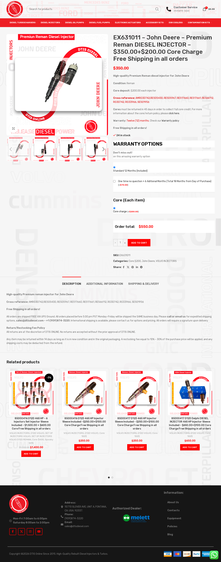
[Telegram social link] (141, 267)
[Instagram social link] (30, 531)
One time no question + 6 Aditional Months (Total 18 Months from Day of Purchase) (164, 181)
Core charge (126, 211)
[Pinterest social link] (132, 267)
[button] (10, 149)
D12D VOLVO (37, 433)
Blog (170, 534)
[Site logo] (14, 9)
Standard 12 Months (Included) (130, 170)
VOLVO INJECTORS (166, 261)
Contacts (173, 510)
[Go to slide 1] (109, 477)
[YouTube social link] (38, 531)
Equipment (174, 518)
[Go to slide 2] (112, 477)
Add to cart (139, 242)
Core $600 (38, 439)
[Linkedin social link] (137, 267)
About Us (173, 502)
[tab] (71, 282)
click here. (174, 113)
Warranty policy (170, 120)
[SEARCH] (157, 9)
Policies (172, 526)
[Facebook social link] (124, 267)
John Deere (148, 261)
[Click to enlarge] (13, 128)
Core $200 (135, 261)
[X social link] (128, 267)
